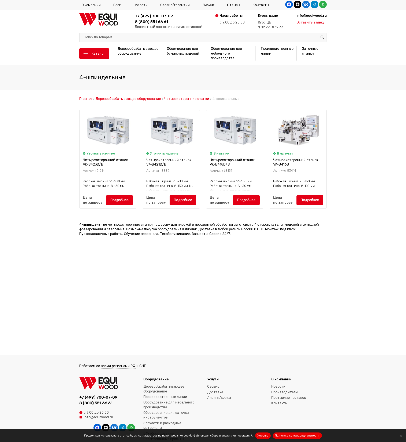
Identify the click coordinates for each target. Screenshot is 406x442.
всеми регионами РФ (118, 366)
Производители (284, 392)
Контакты (261, 5)
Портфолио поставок (288, 398)
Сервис (213, 386)
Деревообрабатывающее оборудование (138, 51)
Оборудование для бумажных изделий (183, 51)
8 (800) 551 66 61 (151, 21)
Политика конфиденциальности (297, 435)
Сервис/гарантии (175, 5)
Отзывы (233, 5)
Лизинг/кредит (220, 398)
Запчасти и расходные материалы (162, 425)
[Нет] (401, 436)
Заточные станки (310, 51)
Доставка (215, 392)
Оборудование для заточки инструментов (166, 415)
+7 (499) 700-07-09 (154, 16)
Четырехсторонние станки (186, 99)
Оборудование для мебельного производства (226, 53)
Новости (140, 5)
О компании (91, 5)
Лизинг (208, 5)
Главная (85, 99)
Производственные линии (277, 51)
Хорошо (263, 435)
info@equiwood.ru (98, 417)
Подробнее (119, 200)
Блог (117, 5)
